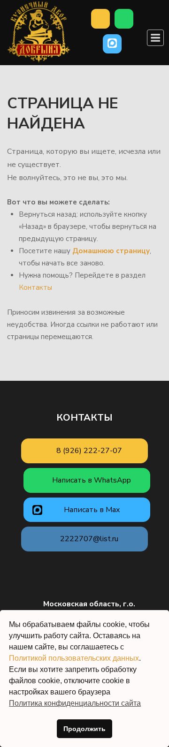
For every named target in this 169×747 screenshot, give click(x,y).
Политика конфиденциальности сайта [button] (75, 703)
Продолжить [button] (84, 728)
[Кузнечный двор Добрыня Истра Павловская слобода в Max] (112, 44)
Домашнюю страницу (111, 251)
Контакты (35, 287)
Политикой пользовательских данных (74, 658)
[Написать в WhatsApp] (124, 19)
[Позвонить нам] (100, 19)
